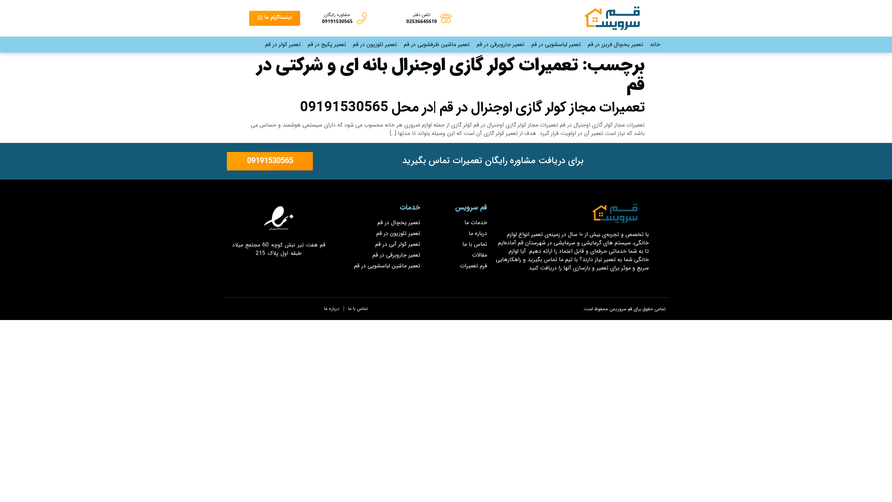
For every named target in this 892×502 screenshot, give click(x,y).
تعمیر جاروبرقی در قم (500, 44)
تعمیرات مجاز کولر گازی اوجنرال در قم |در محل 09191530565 (472, 108)
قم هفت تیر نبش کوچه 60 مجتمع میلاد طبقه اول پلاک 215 (279, 249)
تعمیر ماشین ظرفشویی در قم (437, 44)
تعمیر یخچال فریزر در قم (615, 44)
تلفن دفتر (421, 14)
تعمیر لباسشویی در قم (556, 44)
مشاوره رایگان (337, 14)
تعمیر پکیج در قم (327, 44)
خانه (655, 44)
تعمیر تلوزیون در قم (375, 44)
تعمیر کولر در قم (283, 44)
